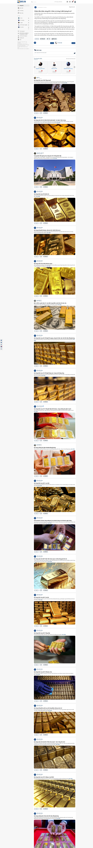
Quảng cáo (22, 37)
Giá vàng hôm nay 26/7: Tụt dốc (41, 597)
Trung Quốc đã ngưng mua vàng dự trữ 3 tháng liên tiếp (47, 155)
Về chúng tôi (22, 31)
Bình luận (21, 13)
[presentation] (34, 67)
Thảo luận (60, 42)
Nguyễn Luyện (40, 153)
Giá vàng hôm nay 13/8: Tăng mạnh (42, 80)
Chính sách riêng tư (23, 35)
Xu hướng (21, 10)
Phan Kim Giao (40, 117)
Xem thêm (65, 82)
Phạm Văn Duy (40, 406)
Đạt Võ (38, 77)
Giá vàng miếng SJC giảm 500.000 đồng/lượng (45, 447)
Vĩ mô (21, 18)
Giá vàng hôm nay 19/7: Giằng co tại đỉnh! (44, 777)
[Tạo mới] (69, 1)
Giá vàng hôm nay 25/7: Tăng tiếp (42, 633)
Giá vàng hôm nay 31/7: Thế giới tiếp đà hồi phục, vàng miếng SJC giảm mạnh (52, 409)
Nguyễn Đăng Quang (68, 68)
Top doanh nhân (38, 58)
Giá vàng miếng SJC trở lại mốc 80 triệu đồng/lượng (46, 816)
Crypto (21, 22)
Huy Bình (38, 300)
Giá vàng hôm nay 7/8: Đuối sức (41, 194)
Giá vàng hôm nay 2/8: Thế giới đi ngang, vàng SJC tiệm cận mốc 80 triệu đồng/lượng (54, 338)
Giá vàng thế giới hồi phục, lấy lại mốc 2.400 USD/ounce (47, 230)
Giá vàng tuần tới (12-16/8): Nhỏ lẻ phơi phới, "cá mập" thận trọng (50, 120)
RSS (20, 39)
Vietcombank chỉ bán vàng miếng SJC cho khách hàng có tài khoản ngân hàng (52, 520)
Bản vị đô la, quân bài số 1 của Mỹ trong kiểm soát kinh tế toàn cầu (50, 303)
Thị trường (22, 20)
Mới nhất (21, 8)
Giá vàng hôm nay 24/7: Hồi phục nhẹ (43, 672)
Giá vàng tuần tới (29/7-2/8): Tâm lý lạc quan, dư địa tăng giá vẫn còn (50, 559)
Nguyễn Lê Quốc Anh (40, 68)
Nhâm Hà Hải (54, 68)
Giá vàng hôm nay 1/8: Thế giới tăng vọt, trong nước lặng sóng (49, 373)
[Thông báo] (72, 1)
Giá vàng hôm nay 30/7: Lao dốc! (41, 483)
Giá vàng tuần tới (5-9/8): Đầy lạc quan (43, 263)
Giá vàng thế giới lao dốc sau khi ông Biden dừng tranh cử (48, 708)
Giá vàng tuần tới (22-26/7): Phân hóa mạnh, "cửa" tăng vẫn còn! (49, 742)
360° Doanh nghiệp (23, 24)
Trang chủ (21, 5)
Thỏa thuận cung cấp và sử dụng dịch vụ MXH (24, 34)
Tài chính (22, 27)
